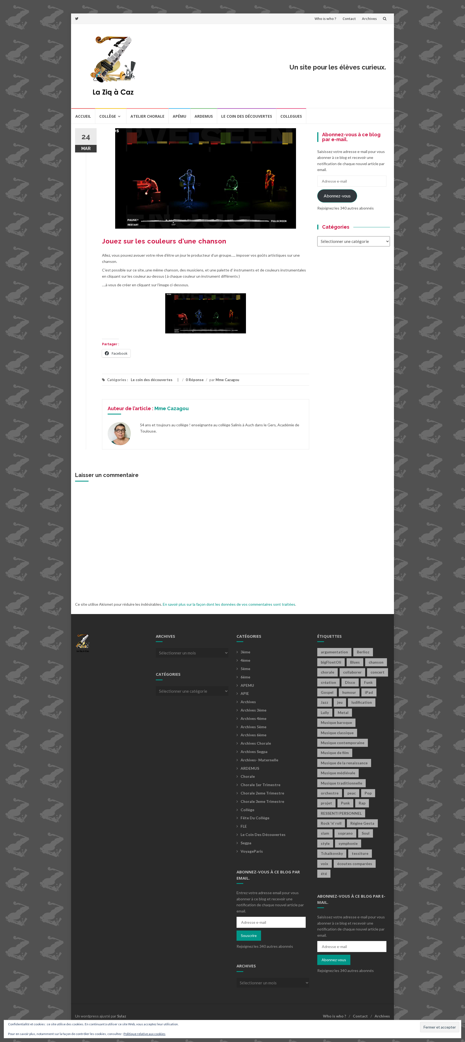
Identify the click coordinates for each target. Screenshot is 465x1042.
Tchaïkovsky (332, 853)
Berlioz (363, 652)
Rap (362, 803)
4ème (245, 660)
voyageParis (252, 851)
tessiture (360, 853)
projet (326, 803)
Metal (343, 712)
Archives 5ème (253, 726)
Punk (345, 803)
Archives (369, 18)
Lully (325, 712)
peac (351, 793)
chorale (327, 672)
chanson (376, 662)
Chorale (248, 776)
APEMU (247, 685)
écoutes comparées (354, 863)
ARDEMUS (250, 768)
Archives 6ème (253, 735)
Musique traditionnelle (341, 783)
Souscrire (249, 935)
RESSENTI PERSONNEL (341, 813)
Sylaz (121, 1016)
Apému (179, 116)
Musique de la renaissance (344, 763)
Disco (350, 682)
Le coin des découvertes (246, 116)
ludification (361, 702)
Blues (355, 662)
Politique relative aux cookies (144, 1034)
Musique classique (337, 732)
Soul (365, 833)
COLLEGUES (291, 116)
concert (378, 672)
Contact (349, 18)
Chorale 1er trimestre (260, 784)
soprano (345, 833)
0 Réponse (195, 380)
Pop (368, 793)
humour (349, 692)
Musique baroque (336, 722)
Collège (107, 116)
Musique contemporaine (342, 742)
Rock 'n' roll (331, 823)
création (328, 682)
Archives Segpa (254, 751)
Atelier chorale (147, 116)
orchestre (330, 793)
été (324, 873)
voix (324, 863)
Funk (368, 682)
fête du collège (255, 818)
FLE (244, 826)
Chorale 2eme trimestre (262, 793)
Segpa (246, 843)
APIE (245, 693)
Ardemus (204, 116)
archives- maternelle (259, 760)
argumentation (334, 652)
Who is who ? (325, 18)
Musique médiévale (338, 773)
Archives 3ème (253, 710)
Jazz (324, 702)
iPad (369, 692)
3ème (245, 652)
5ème (245, 668)
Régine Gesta (362, 823)
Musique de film (335, 752)
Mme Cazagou (227, 380)
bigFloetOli (331, 662)
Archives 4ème (253, 718)
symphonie (348, 843)
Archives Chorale (256, 743)
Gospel (327, 692)
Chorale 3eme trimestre (262, 801)
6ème (245, 677)
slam (325, 833)
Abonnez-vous (337, 195)
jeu (340, 702)
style (325, 843)
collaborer (352, 672)
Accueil (83, 116)
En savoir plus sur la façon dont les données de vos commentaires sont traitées (229, 604)
